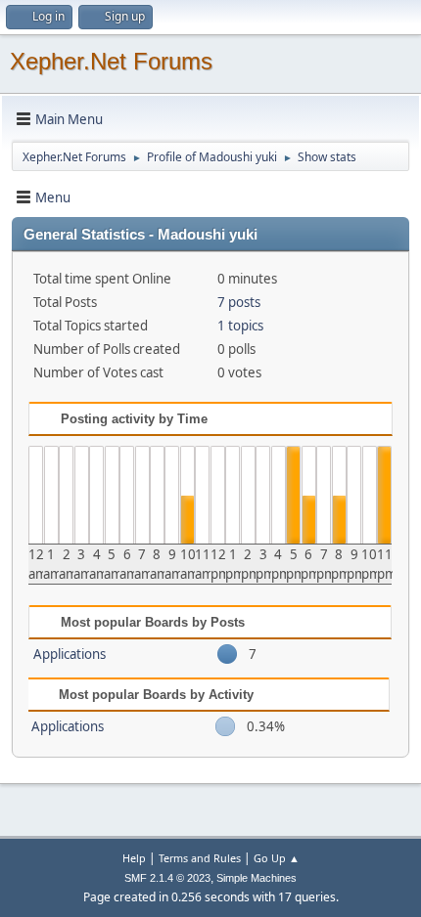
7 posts (238, 302)
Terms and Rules (200, 858)
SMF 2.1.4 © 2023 (167, 878)
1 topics (240, 325)
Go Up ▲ (277, 858)
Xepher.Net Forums (111, 61)
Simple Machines (256, 878)
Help (134, 858)
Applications (69, 654)
